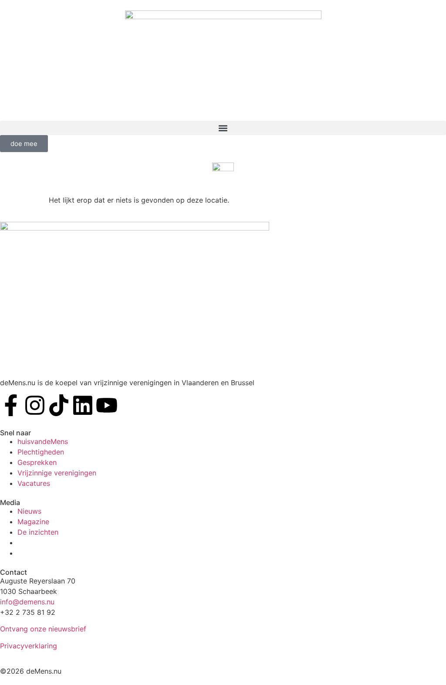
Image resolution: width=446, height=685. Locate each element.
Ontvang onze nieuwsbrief (43, 628)
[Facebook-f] (11, 405)
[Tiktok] (59, 405)
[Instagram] (35, 405)
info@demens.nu (27, 601)
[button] (223, 128)
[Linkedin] (83, 405)
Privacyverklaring (28, 645)
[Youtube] (107, 405)
